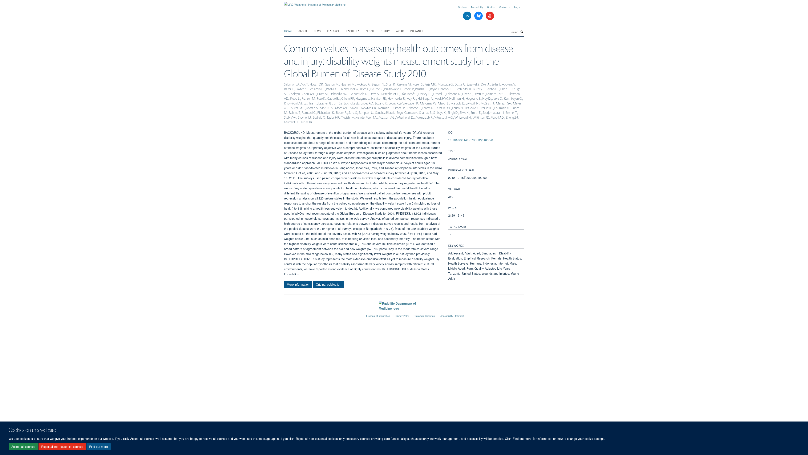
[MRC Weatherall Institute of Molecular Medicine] (315, 3)
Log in (517, 7)
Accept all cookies (23, 447)
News (317, 31)
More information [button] (298, 284)
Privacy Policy (402, 315)
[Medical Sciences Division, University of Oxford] (322, 314)
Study (385, 31)
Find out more (98, 447)
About (302, 31)
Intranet (416, 31)
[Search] (521, 31)
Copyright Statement (425, 315)
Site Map (462, 7)
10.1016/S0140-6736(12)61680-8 (470, 140)
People (370, 31)
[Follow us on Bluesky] (479, 16)
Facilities (352, 31)
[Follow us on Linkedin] (467, 16)
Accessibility (477, 7)
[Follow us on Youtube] (490, 16)
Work (400, 31)
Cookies (491, 7)
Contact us (504, 7)
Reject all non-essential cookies (62, 447)
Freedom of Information (378, 315)
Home (288, 31)
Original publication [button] (328, 284)
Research (333, 31)
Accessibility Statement (452, 315)
